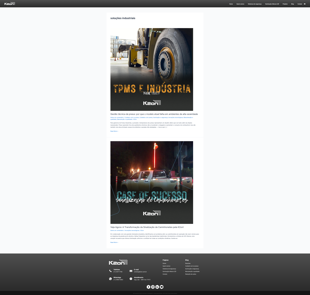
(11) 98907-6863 (118, 279)
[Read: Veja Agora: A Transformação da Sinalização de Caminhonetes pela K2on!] (151, 182)
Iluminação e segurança (160, 117)
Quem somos (166, 266)
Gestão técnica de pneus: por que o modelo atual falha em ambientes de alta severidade (154, 114)
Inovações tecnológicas (175, 117)
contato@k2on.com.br (140, 272)
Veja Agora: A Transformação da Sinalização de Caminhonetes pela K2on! (147, 227)
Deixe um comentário (117, 117)
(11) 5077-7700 (118, 272)
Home (164, 263)
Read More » (114, 131)
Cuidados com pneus (146, 117)
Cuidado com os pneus (132, 117)
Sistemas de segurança (169, 269)
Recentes (187, 263)
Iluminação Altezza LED (169, 271)
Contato (165, 274)
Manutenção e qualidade (124, 119)
